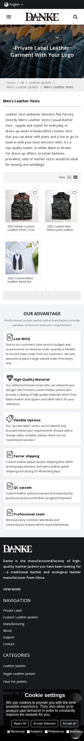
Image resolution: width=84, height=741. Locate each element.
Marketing (76, 731)
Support (9, 637)
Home (10, 82)
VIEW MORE (12, 589)
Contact (9, 644)
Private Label (12, 610)
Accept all (69, 723)
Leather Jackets (40, 82)
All (22, 82)
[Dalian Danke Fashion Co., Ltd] (42, 16)
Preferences (56, 731)
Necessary (18, 731)
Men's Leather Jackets (22, 87)
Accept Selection (44, 723)
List (69, 177)
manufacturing (13, 624)
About (7, 630)
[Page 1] (35, 295)
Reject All (20, 723)
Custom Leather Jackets (20, 617)
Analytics (36, 731)
